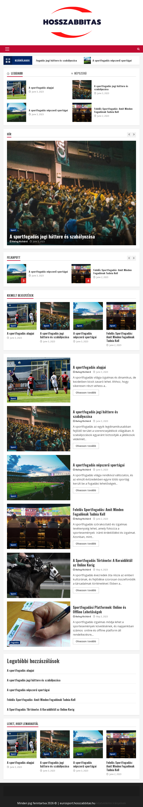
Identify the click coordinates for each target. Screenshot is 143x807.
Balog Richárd (20, 242)
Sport (13, 230)
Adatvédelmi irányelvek (111, 803)
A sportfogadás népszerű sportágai (93, 60)
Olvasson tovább (86, 392)
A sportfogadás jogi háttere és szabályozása (71, 193)
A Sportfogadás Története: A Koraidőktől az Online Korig (81, 273)
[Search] (138, 49)
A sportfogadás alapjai (16, 89)
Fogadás (15, 642)
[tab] (39, 74)
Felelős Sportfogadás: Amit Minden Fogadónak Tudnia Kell (16, 273)
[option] (71, 193)
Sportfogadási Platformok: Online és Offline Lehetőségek (38, 624)
